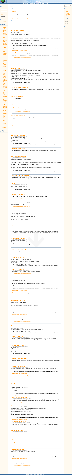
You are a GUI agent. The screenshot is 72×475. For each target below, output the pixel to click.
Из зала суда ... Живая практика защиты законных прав (5, 62)
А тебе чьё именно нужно (18, 148)
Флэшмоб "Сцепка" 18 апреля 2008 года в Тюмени (5, 115)
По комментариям (41, 3)
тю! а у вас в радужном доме (19, 269)
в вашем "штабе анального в (19, 194)
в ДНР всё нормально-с (18, 107)
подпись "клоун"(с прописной (19, 460)
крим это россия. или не (17, 430)
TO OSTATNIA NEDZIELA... (4, 47)
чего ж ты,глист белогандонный (20, 87)
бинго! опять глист (16, 292)
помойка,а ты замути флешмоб (20, 375)
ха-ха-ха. (13, 183)
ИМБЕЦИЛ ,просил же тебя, (18, 68)
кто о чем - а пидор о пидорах (18, 345)
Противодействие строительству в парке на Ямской (5, 102)
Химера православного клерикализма (4, 118)
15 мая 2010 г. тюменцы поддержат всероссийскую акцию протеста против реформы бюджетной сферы (5, 39)
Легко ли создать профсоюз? (5, 72)
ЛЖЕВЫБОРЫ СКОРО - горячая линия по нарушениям (5, 74)
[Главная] (3, 2)
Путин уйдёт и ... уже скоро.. (18, 300)
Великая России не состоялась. (19, 277)
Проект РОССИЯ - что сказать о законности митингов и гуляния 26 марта (5, 99)
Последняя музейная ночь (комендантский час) (4, 91)
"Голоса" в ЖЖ (68, 12)
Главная (11, 6)
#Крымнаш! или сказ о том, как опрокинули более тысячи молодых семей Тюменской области (5, 34)
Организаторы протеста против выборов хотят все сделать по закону (5, 87)
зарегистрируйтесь (16, 18)
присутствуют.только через (19, 442)
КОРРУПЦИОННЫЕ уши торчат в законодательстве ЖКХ (5, 31)
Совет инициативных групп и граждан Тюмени (5, 111)
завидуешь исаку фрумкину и (19, 358)
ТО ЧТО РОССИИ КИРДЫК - (17, 257)
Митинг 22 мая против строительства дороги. (4, 77)
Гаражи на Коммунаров (4, 58)
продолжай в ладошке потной (18, 366)
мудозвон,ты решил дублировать (20, 175)
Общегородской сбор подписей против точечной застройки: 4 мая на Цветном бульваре (5, 81)
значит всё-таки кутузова (18, 336)
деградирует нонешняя (18, 316)
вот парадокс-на (15, 201)
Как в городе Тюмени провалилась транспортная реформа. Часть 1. (5, 65)
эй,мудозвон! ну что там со (18, 61)
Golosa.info (10, 1)
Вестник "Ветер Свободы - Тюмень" (4, 56)
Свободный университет (67, 13)
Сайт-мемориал (25, 3)
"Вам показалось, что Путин (18, 135)
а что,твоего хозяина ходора (18, 22)
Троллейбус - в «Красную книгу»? (5, 113)
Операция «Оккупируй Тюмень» (4, 84)
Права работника (68, 14)
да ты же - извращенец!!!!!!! (18, 325)
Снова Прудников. (5, 108)
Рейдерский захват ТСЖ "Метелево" (4, 105)
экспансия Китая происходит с (18, 238)
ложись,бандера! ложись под (19, 397)
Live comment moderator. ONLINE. (5, 46)
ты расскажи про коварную (19, 421)
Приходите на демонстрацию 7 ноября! (5, 96)
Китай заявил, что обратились (18, 115)
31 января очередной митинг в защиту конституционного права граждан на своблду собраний (5, 43)
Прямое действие (13, 11)
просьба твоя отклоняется (18, 52)
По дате (35, 3)
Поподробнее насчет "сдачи (19, 128)
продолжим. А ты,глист (18, 228)
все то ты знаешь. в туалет (17, 449)
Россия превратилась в (17, 405)
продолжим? (14, 210)
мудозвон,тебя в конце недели (19, 249)
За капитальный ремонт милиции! (5, 60)
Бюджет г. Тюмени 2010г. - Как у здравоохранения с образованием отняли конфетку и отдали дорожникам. (5, 53)
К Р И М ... (13, 383)
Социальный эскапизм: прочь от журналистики (5, 123)
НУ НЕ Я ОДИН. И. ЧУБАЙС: (17, 30)
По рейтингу (47, 3)
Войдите (12, 18)
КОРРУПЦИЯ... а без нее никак (4, 70)
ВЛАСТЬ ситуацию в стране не (18, 156)
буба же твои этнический (17, 96)
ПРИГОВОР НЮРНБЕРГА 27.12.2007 (4, 94)
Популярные (31, 3)
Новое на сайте (4, 21)
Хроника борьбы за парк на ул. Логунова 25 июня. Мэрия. (5, 121)
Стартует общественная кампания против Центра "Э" (5, 28)
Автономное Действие (67, 15)
